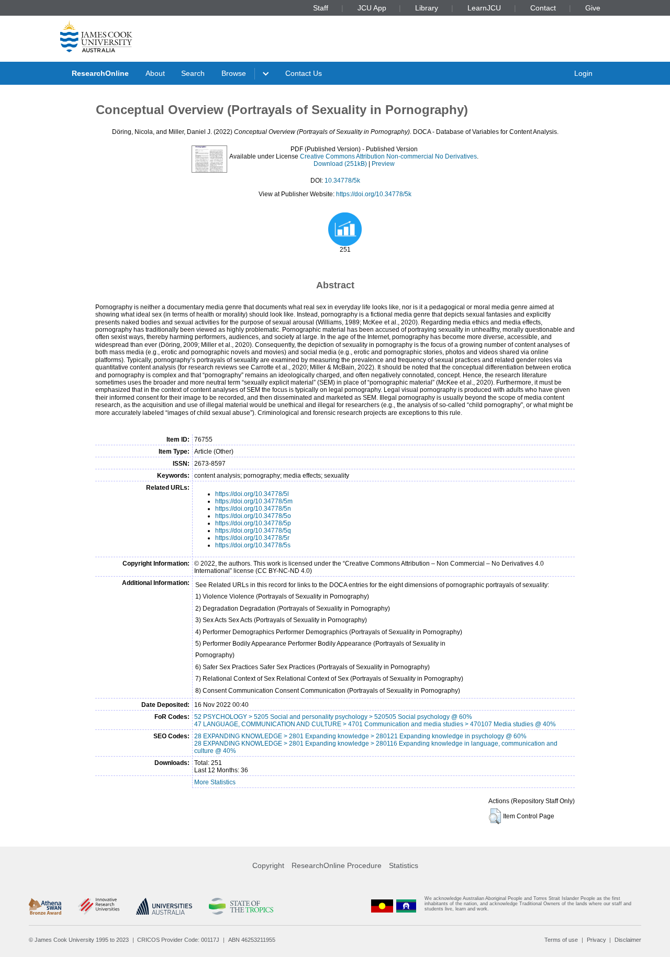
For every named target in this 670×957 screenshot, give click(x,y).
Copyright (268, 865)
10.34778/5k (342, 180)
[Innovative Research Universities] (98, 906)
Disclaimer (628, 940)
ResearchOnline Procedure (337, 865)
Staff (320, 8)
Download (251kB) (340, 163)
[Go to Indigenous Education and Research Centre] (382, 906)
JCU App (372, 8)
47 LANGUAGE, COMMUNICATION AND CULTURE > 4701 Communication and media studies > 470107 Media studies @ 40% (375, 724)
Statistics (403, 865)
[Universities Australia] (164, 906)
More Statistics (215, 782)
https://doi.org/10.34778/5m (254, 501)
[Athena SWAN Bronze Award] (45, 906)
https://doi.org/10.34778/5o (253, 516)
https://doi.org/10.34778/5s (253, 545)
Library (426, 8)
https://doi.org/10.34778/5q (253, 530)
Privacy (596, 940)
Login (583, 73)
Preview (383, 163)
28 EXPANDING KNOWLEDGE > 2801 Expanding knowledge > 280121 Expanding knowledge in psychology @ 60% (360, 736)
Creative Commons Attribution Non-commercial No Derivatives (388, 156)
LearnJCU (484, 8)
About (155, 73)
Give (592, 8)
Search (193, 73)
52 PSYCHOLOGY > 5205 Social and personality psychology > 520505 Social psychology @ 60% (333, 716)
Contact (543, 8)
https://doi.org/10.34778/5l (252, 494)
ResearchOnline (100, 73)
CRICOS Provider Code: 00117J (178, 940)
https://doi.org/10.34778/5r (252, 538)
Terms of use (561, 940)
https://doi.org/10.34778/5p (253, 523)
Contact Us (303, 73)
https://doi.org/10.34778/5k (373, 194)
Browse (233, 73)
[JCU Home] (96, 36)
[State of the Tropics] (241, 906)
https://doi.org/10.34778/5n (253, 508)
